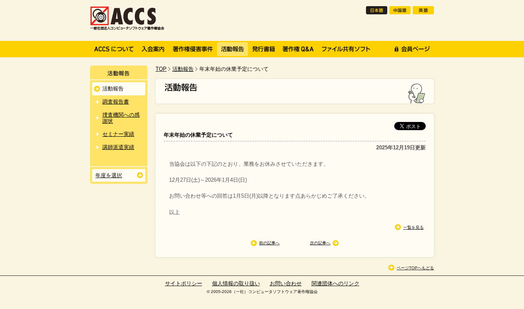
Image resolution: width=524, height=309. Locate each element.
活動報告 (183, 69)
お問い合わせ (286, 283)
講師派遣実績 (118, 147)
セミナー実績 (118, 134)
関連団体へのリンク (335, 283)
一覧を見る (413, 227)
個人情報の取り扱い (236, 283)
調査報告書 (115, 102)
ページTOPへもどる (415, 268)
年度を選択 (108, 175)
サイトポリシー (183, 283)
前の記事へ (269, 243)
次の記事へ (320, 243)
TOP (161, 69)
